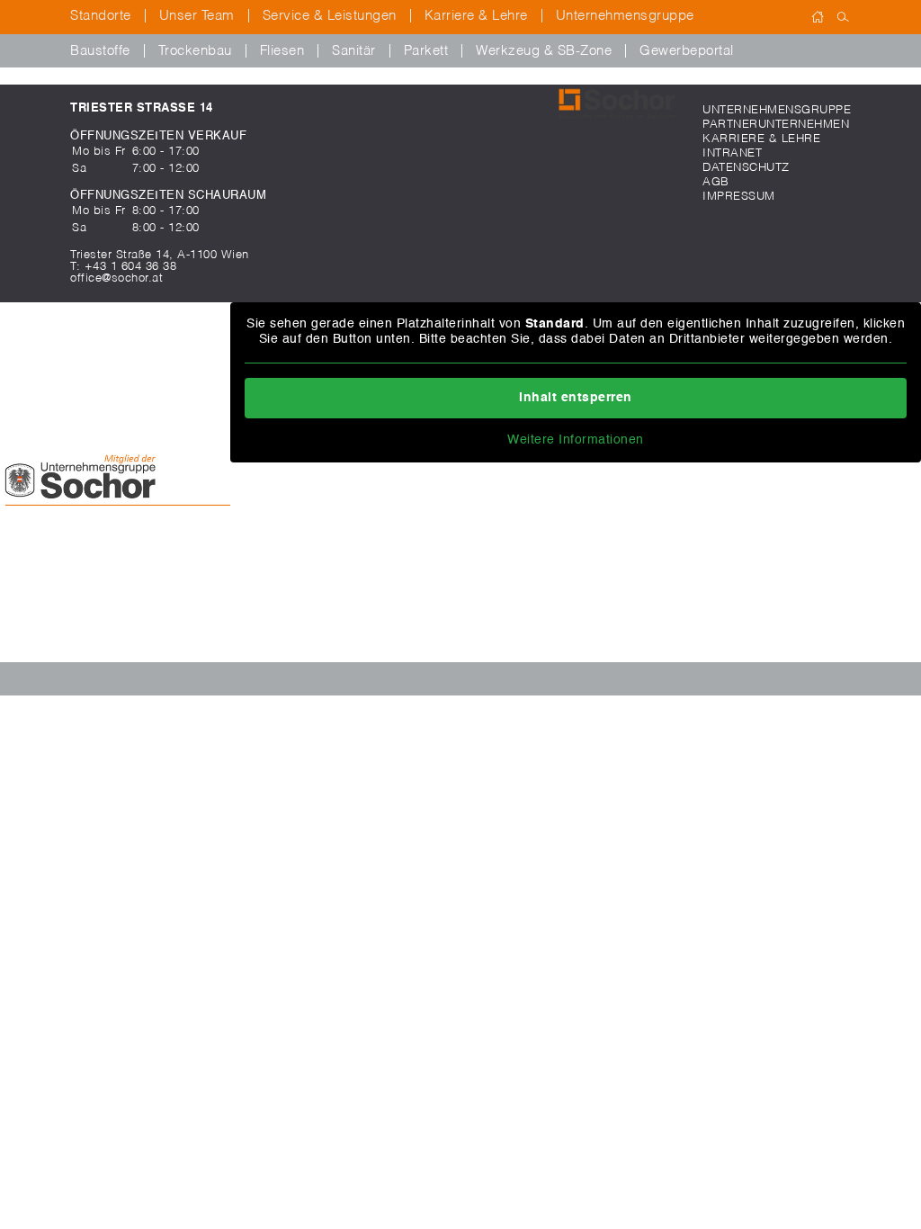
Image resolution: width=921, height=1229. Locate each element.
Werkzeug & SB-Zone (544, 51)
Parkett (426, 51)
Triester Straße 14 (141, 108)
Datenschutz (746, 168)
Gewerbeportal (686, 51)
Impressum (738, 196)
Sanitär (354, 51)
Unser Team (197, 15)
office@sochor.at (116, 278)
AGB (715, 182)
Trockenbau (195, 51)
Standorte (100, 15)
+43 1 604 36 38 (131, 267)
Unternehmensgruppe (625, 15)
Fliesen (282, 51)
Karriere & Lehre (476, 15)
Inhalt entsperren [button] (575, 397)
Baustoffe (100, 51)
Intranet (732, 153)
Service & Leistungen (330, 15)
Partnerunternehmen (775, 124)
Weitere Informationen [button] (575, 440)
